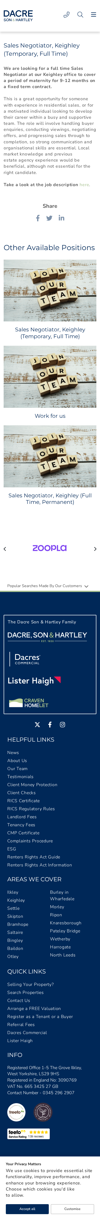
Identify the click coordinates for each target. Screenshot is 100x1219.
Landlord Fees (22, 817)
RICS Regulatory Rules (31, 809)
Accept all (27, 1209)
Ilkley (12, 892)
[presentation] (5, 548)
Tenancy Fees (21, 825)
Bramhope (17, 924)
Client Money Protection (32, 785)
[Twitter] (49, 219)
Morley (57, 907)
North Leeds (62, 955)
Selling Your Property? (30, 984)
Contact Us (18, 1000)
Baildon (15, 948)
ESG (11, 849)
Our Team (17, 769)
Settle (13, 908)
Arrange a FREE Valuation (34, 1008)
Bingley (15, 940)
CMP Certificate (23, 833)
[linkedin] (61, 219)
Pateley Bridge (65, 931)
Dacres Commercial (27, 1033)
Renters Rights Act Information (39, 865)
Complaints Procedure (30, 841)
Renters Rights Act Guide (33, 857)
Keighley (16, 900)
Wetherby (60, 939)
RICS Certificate (23, 801)
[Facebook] (37, 219)
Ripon (56, 915)
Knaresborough (66, 923)
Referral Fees (21, 1025)
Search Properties (25, 992)
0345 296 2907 (59, 1093)
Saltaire (15, 932)
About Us (17, 761)
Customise (72, 1209)
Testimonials (20, 777)
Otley (13, 956)
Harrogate (60, 947)
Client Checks (21, 793)
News (13, 752)
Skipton (15, 916)
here (84, 185)
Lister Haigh (20, 1041)
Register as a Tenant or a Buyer (40, 1016)
